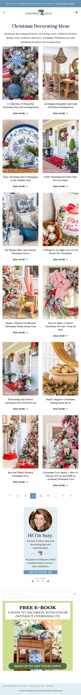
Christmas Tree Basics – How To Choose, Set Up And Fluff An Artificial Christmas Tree (60, 476)
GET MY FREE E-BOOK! (64, 4)
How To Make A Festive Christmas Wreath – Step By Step (60, 326)
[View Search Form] (4, 12)
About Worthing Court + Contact (15, 686)
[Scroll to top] (75, 349)
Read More (20, 113)
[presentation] (20, 73)
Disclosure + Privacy (37, 686)
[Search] (75, 594)
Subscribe (50, 686)
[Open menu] (76, 12)
